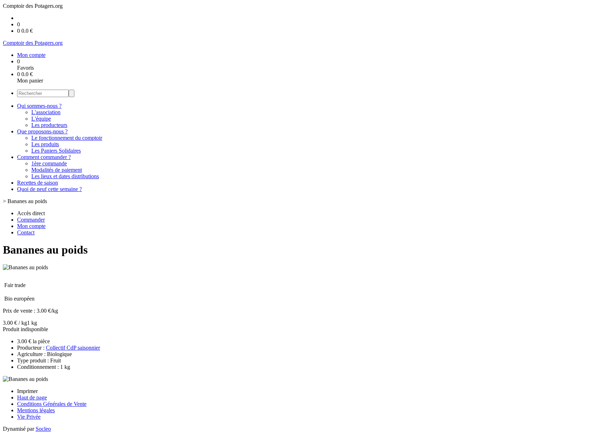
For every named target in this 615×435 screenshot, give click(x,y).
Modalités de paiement (56, 170)
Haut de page (32, 397)
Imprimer (27, 391)
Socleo (43, 429)
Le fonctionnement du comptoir (66, 138)
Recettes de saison (37, 183)
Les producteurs (49, 125)
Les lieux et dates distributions (65, 176)
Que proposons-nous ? (42, 131)
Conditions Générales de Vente (51, 404)
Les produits (45, 144)
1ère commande (49, 163)
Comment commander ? (44, 157)
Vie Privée (29, 417)
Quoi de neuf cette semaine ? (49, 189)
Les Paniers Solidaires (56, 151)
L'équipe (41, 119)
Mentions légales (36, 410)
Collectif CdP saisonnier (73, 348)
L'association (46, 112)
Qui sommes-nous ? (39, 106)
